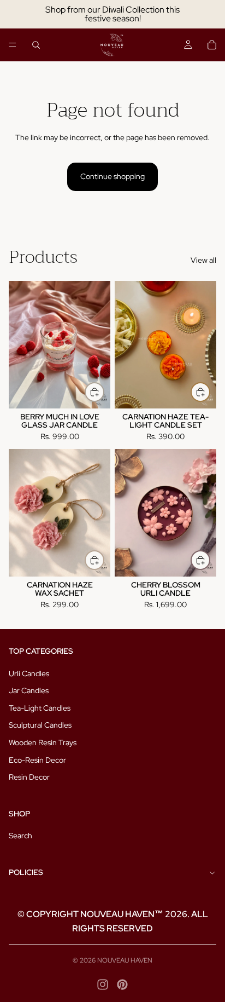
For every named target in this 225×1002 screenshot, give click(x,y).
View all (203, 260)
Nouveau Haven (124, 960)
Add (103, 392)
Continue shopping (112, 176)
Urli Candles (29, 673)
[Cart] (212, 45)
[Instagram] (102, 984)
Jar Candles (29, 690)
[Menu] (12, 44)
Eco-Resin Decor (37, 760)
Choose (103, 560)
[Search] (36, 45)
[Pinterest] (122, 984)
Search (20, 835)
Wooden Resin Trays (42, 742)
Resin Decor (29, 777)
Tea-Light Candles (39, 708)
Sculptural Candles (40, 725)
